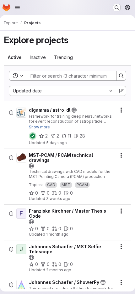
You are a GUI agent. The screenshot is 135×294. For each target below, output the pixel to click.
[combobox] (62, 91)
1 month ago (57, 234)
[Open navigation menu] (17, 8)
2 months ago (58, 270)
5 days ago (56, 142)
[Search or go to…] (117, 7)
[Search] (121, 76)
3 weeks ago (58, 198)
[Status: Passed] (32, 136)
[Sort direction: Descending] (121, 91)
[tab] (15, 57)
